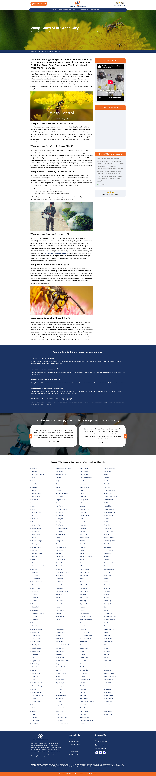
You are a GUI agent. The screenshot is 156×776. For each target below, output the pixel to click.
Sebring (106, 578)
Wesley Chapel (109, 673)
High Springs (60, 610)
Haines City (59, 585)
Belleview (35, 522)
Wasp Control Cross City (53, 51)
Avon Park (35, 503)
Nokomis (83, 629)
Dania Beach (36, 673)
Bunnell (34, 569)
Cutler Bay (35, 664)
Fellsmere (59, 490)
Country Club (36, 645)
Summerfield (108, 613)
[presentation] (30, 436)
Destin (34, 708)
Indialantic (59, 642)
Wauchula (107, 664)
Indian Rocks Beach (62, 645)
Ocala (82, 645)
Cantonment (36, 578)
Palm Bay (83, 695)
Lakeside (83, 484)
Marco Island (84, 537)
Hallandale (59, 588)
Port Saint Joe (109, 509)
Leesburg (83, 496)
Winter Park (108, 701)
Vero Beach (108, 660)
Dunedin (34, 717)
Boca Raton (36, 534)
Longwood (83, 512)
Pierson (106, 477)
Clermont (35, 616)
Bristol (34, 560)
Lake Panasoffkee (62, 724)
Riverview (107, 525)
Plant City (107, 484)
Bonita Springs (37, 541)
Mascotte (83, 547)
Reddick (107, 522)
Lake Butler (60, 711)
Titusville (107, 645)
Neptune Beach (85, 613)
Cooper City (36, 632)
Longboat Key (84, 509)
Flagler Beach (60, 500)
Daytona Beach (37, 683)
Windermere (108, 692)
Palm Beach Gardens (87, 701)
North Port (83, 642)
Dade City (35, 667)
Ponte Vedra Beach (110, 496)
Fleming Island (61, 503)
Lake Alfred (60, 708)
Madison (83, 528)
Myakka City (84, 604)
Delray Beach (36, 701)
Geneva (58, 553)
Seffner (106, 582)
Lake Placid (84, 468)
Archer (34, 490)
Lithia (82, 503)
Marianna (83, 541)
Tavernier (107, 635)
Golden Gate (60, 563)
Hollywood (59, 623)
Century (34, 594)
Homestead (60, 626)
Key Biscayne (60, 683)
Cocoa (34, 623)
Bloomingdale (36, 528)
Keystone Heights (61, 695)
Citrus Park (35, 607)
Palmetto (83, 714)
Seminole (107, 585)
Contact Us (74, 751)
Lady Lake (59, 705)
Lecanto (82, 493)
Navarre (82, 610)
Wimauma (107, 689)
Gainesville (59, 550)
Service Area (95, 10)
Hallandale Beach (62, 591)
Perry (106, 474)
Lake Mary (59, 720)
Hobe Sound (60, 616)
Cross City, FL (102, 748)
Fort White (59, 531)
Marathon (83, 534)
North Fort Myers (85, 632)
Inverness (59, 654)
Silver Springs (108, 591)
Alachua (34, 468)
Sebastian (107, 575)
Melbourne (83, 553)
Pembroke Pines (109, 468)
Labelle (58, 701)
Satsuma (107, 572)
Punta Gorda (108, 515)
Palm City (83, 705)
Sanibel (106, 560)
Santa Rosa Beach (110, 563)
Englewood (59, 481)
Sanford (107, 556)
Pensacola (107, 471)
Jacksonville (60, 657)
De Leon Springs (37, 686)
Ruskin (106, 534)
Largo (82, 490)
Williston (107, 686)
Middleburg (84, 575)
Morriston (83, 594)
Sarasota (107, 566)
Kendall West (60, 679)
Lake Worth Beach (86, 477)
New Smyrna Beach (86, 619)
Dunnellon (35, 720)
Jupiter (58, 670)
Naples (82, 607)
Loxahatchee (84, 515)
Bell (33, 515)
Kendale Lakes (61, 673)
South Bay (107, 600)
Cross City (39, 51)
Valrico (106, 654)
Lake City (59, 714)
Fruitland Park (61, 547)
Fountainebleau (61, 534)
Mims (82, 582)
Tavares (106, 632)
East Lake (35, 724)
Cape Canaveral (37, 582)
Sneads (106, 594)
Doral (33, 711)
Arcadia (34, 487)
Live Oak (83, 506)
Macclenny (83, 525)
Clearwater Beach (38, 613)
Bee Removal (75, 741)
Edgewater (59, 471)
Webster (107, 667)
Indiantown (60, 648)
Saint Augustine (109, 541)
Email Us (101, 745)
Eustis (58, 487)
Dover (34, 714)
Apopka (34, 484)
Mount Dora (84, 597)
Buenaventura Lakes (39, 566)
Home (54, 10)
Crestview (35, 654)
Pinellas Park (108, 481)
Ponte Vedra (108, 493)
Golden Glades (61, 566)
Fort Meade (59, 515)
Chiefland (35, 597)
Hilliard (58, 613)
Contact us (83, 10)
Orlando (82, 676)
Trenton (106, 648)
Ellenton (59, 477)
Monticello (83, 588)
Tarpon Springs (109, 629)
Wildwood (107, 683)
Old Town (83, 660)
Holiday (58, 619)
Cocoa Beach (36, 626)
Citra (33, 604)
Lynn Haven (84, 522)
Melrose (82, 560)
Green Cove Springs (62, 572)
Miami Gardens (85, 572)
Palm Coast (84, 708)
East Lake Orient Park (63, 468)
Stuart (106, 610)
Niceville (83, 626)
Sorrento (107, 597)
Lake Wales (84, 471)
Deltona (34, 705)
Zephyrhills (108, 711)
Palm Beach (84, 698)
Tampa (106, 626)
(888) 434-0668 (103, 741)
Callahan (35, 575)
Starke (106, 607)
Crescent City (36, 651)
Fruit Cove (59, 544)
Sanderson (107, 553)
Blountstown (36, 531)
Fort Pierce (59, 525)
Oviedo (82, 686)
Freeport (59, 537)
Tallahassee (108, 623)
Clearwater (35, 610)
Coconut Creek (37, 629)
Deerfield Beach (37, 692)
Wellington (107, 670)
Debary (34, 689)
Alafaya (34, 471)
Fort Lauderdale (61, 509)
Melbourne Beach (86, 556)
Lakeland (83, 481)
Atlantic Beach (37, 493)
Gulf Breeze (60, 582)
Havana (58, 597)
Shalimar (107, 588)
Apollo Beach (36, 481)
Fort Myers (59, 518)
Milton (82, 578)
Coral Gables (36, 635)
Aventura (35, 500)
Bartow (34, 509)
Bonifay (34, 537)
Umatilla (107, 651)
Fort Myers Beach (62, 522)
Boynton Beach (37, 547)
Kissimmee (59, 698)
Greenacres (59, 575)
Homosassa (60, 629)
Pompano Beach (109, 490)
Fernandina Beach (62, 493)
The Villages (108, 638)
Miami (82, 566)
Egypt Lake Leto (61, 474)
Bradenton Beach (37, 553)
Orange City (84, 670)
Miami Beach (84, 569)
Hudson (58, 635)
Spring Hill (107, 604)
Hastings (59, 594)
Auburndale (36, 496)
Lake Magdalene (61, 717)
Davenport (35, 676)
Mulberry (83, 600)
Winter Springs (109, 705)
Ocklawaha (84, 648)
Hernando (59, 604)
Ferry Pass (59, 496)
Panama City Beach (86, 720)
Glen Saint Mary (61, 560)
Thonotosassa (108, 642)
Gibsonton (59, 556)
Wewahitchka (108, 679)
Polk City (107, 487)
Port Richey (108, 506)
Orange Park (84, 673)
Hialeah (58, 607)
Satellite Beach (109, 569)
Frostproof (59, 541)
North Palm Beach (86, 638)
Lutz (81, 518)
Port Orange (108, 503)
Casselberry (35, 591)
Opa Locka (83, 667)
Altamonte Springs (38, 474)
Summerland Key (110, 616)
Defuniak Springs (37, 695)
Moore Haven (84, 591)
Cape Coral (35, 585)
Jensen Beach (60, 667)
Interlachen (60, 651)
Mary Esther (84, 544)
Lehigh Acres (84, 500)
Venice (106, 657)
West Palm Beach (110, 676)
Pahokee (83, 689)
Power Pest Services (77, 774)
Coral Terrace (36, 642)
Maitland (83, 531)
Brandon (35, 556)
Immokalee (59, 638)
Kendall (58, 676)
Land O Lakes (84, 487)
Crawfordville (36, 648)
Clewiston (35, 619)
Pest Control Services (67, 10)
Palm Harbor (84, 711)
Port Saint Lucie (109, 512)
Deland (34, 698)
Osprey (82, 683)
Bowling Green (37, 544)
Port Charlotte (109, 500)
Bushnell (35, 572)
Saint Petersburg (109, 550)
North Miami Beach (86, 635)
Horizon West (60, 632)
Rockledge (107, 528)
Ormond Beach (85, 679)
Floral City (59, 506)
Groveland (59, 578)
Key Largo (59, 686)
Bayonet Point (36, 512)
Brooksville (35, 563)
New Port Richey (85, 616)
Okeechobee (84, 657)
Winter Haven (108, 698)
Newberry (83, 623)
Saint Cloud (108, 544)
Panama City (84, 717)
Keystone (59, 692)
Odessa (82, 654)
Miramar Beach (85, 585)
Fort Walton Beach (62, 528)
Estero (58, 484)
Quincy (106, 518)
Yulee (106, 708)
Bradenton (35, 550)
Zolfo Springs (108, 714)
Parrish (82, 724)
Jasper (58, 664)
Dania (34, 670)
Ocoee (82, 651)
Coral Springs (36, 638)
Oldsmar (83, 664)
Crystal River (36, 660)
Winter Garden (109, 695)
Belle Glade (35, 518)
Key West (59, 689)
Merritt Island (84, 563)
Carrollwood (36, 588)
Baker (34, 506)
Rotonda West (109, 531)
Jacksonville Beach (62, 660)
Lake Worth (84, 474)
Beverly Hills (36, 525)
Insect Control (75, 744)
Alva (33, 477)
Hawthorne (59, 600)
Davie (33, 679)
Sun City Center (109, 619)
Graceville (59, 569)
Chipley (34, 600)
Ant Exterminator (76, 748)
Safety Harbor (109, 537)
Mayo (82, 550)
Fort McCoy (59, 512)
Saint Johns (108, 547)
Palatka (82, 692)
